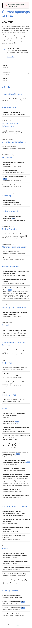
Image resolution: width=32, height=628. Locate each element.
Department (6, 72)
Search (5, 65)
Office (5, 78)
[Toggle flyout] (28, 73)
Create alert (10, 57)
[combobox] (3, 74)
